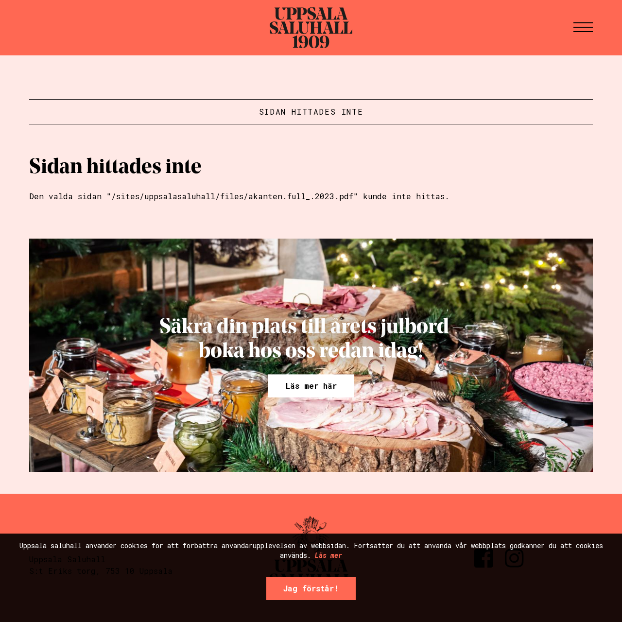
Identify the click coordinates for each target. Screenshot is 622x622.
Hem (311, 27)
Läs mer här (311, 385)
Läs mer (328, 554)
